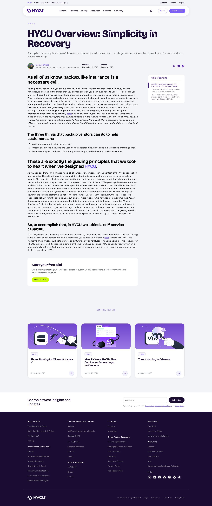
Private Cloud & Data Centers (80, 421)
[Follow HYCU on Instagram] (169, 477)
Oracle (70, 472)
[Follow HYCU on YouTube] (159, 477)
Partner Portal (114, 466)
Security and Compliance (38, 476)
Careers (111, 426)
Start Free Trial (40, 280)
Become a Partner (115, 461)
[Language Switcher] (152, 11)
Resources (95, 10)
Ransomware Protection (38, 471)
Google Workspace (75, 446)
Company (118, 10)
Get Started (153, 421)
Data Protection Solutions (38, 446)
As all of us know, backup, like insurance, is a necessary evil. (164, 85)
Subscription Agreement (153, 406)
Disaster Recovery (35, 461)
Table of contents (159, 78)
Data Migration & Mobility (38, 456)
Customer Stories (155, 451)
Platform (62, 10)
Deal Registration (115, 471)
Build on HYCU (33, 436)
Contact (163, 3)
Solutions (74, 10)
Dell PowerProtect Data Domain (81, 431)
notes (69, 113)
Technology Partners (117, 442)
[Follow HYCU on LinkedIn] (155, 477)
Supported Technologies (38, 480)
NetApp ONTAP (73, 436)
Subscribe (176, 400)
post (106, 237)
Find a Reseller (114, 451)
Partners (107, 10)
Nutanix (70, 426)
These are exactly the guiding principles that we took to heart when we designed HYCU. (165, 97)
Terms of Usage (166, 406)
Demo (162, 11)
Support (173, 3)
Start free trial (177, 11)
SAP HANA (71, 467)
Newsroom (112, 431)
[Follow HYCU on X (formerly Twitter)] (150, 477)
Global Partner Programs (119, 437)
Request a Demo (155, 431)
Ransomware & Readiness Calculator (164, 466)
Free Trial (152, 426)
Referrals (111, 456)
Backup (30, 451)
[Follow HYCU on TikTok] (179, 477)
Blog (32, 23)
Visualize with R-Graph (37, 426)
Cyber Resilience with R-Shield (40, 431)
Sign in (182, 3)
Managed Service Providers (120, 446)
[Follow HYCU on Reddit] (174, 477)
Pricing (84, 10)
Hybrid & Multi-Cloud (36, 466)
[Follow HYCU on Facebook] (164, 477)
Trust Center (155, 498)
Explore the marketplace (158, 436)
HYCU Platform (33, 421)
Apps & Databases (75, 462)
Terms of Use (167, 498)
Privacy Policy (179, 406)
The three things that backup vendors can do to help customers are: (166, 90)
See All (70, 456)
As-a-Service (73, 442)
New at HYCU (153, 456)
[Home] (35, 11)
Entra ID (70, 451)
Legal (146, 498)
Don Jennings (42, 64)
